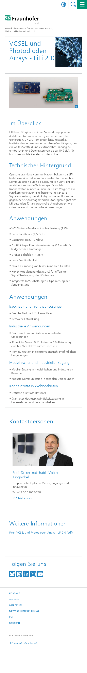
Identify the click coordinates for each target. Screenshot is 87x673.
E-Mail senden (24, 498)
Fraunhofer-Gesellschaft (24, 643)
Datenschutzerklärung (24, 611)
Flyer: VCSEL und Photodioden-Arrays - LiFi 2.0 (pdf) (41, 532)
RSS (11, 617)
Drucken (14, 623)
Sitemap (14, 599)
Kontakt (14, 593)
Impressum (15, 605)
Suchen (73, 4)
